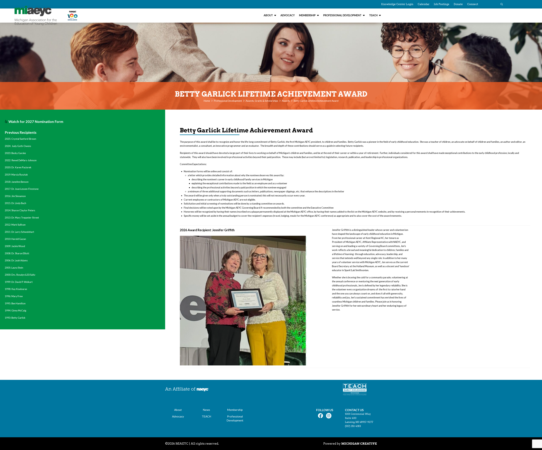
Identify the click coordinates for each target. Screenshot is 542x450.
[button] (502, 4)
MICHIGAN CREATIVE (359, 443)
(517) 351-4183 (353, 426)
